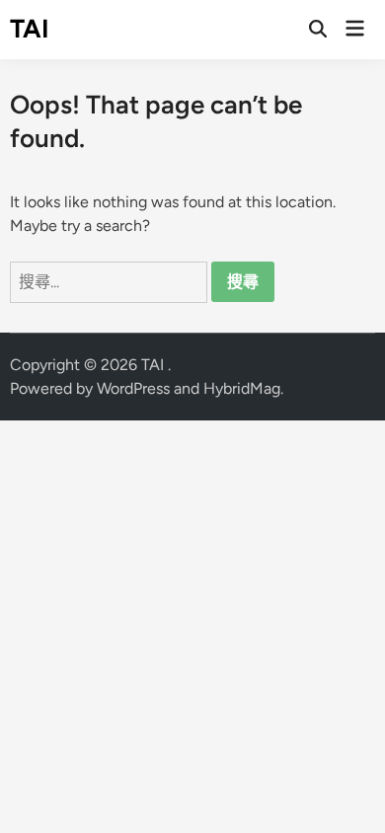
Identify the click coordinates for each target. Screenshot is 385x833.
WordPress (133, 388)
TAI (29, 28)
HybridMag (241, 388)
